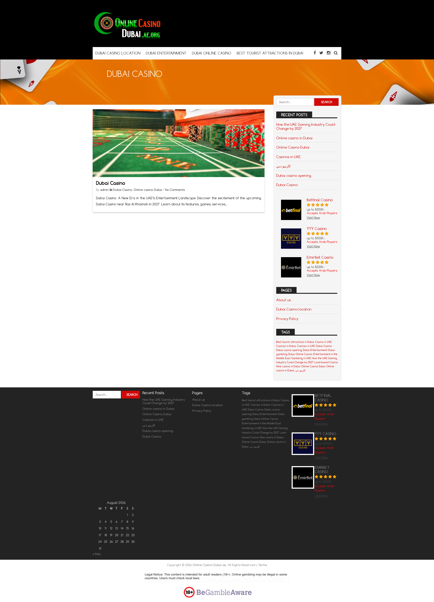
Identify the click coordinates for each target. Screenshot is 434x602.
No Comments (175, 190)
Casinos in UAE (288, 156)
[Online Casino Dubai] (126, 38)
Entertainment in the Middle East (261, 423)
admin (104, 190)
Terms (262, 565)
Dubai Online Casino (300, 354)
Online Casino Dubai (292, 147)
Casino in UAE (323, 342)
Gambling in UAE (301, 358)
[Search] (336, 52)
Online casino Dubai (148, 190)
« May (97, 554)
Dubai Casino (110, 183)
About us (283, 300)
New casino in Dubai (288, 366)
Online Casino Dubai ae (209, 565)
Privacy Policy (287, 318)
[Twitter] (321, 52)
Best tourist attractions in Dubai (295, 342)
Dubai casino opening (293, 175)
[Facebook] (315, 52)
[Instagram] (328, 52)
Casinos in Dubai (286, 346)
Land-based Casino (326, 362)
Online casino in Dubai (294, 138)
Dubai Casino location (293, 309)
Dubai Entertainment (315, 350)
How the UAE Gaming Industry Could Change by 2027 (305, 126)
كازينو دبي (283, 166)
